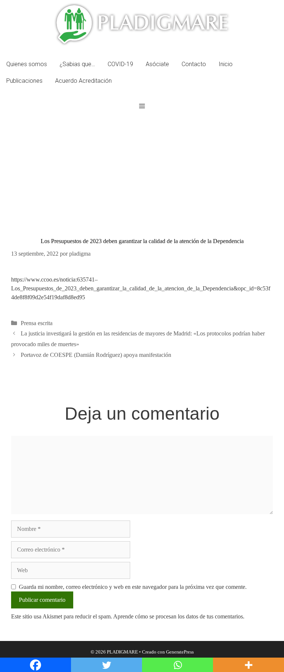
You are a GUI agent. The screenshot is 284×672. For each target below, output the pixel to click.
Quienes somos (26, 64)
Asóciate (157, 64)
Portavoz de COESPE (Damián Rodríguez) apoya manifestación (96, 355)
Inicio (226, 64)
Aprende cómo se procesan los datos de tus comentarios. (178, 616)
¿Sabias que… (77, 64)
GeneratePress (180, 652)
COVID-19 (120, 64)
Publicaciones (24, 80)
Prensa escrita (37, 323)
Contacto (194, 64)
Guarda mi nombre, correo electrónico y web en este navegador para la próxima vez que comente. (133, 587)
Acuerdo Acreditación (83, 80)
